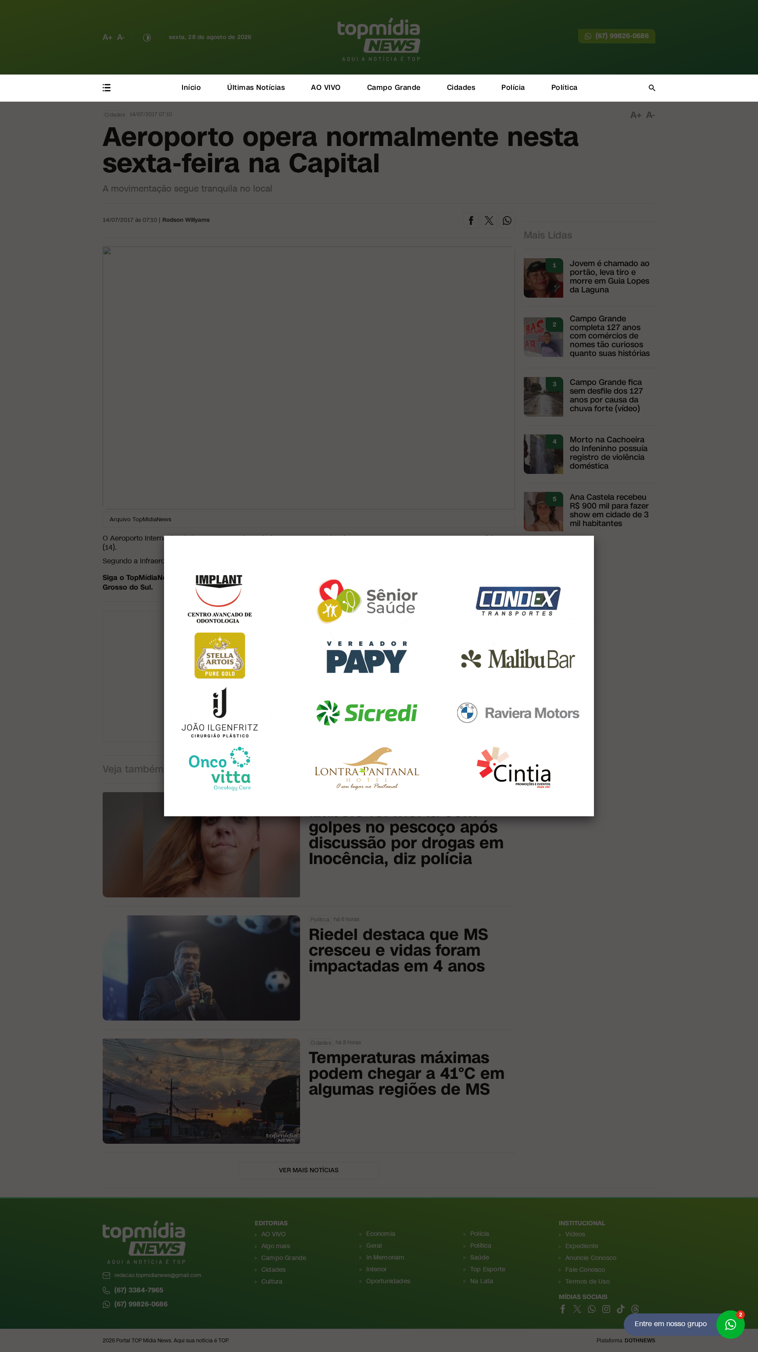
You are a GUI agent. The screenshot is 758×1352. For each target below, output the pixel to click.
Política (564, 87)
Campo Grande (394, 87)
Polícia (513, 87)
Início (191, 87)
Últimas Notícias (256, 87)
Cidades (461, 87)
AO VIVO (326, 87)
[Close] (594, 536)
